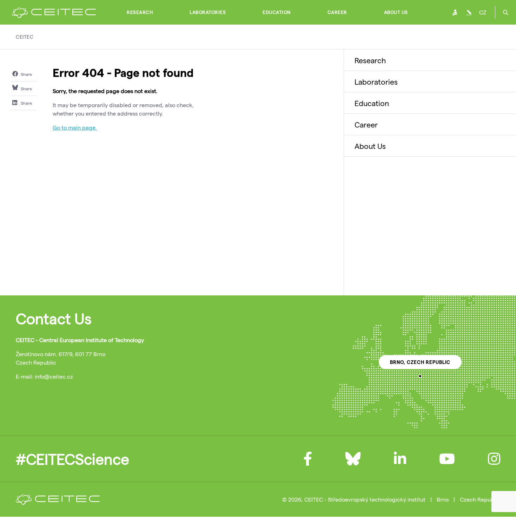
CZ (482, 12)
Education (277, 12)
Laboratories (208, 12)
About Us (396, 12)
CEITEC (24, 37)
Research (140, 12)
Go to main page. (75, 127)
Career (337, 12)
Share (26, 74)
